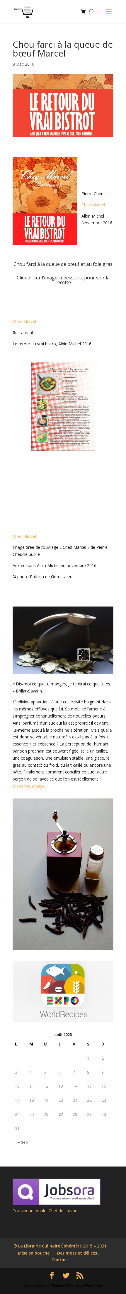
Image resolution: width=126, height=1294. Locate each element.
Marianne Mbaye (29, 786)
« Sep (23, 1142)
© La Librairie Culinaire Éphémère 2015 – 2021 (59, 1246)
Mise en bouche (34, 1253)
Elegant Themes (51, 1285)
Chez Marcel (93, 205)
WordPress (94, 1285)
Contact (60, 1259)
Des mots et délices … (79, 1253)
